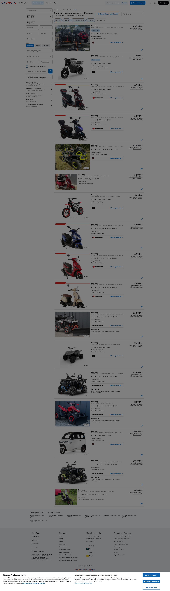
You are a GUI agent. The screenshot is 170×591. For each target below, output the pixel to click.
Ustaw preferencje (151, 587)
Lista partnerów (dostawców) (83, 583)
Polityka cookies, (27, 583)
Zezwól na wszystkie (151, 575)
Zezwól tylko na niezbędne (151, 581)
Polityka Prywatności (39, 583)
